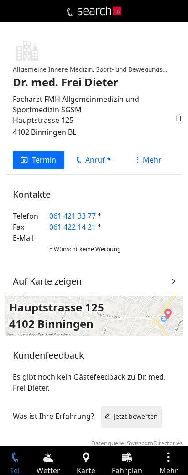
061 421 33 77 (72, 216)
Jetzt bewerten (136, 416)
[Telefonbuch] (69, 12)
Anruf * (98, 160)
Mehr (152, 160)
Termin (44, 160)
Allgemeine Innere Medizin (53, 69)
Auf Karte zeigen (47, 281)
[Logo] (99, 11)
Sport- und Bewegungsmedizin (141, 69)
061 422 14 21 (72, 227)
